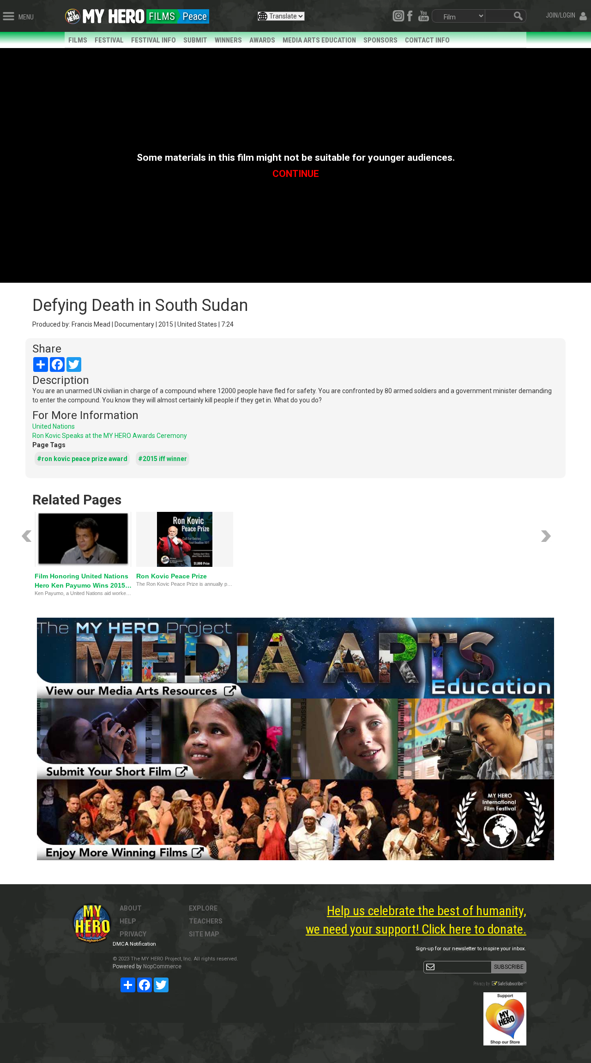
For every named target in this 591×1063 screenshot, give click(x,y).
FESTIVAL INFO (153, 40)
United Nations (53, 426)
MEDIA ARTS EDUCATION (319, 40)
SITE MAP (204, 934)
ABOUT (131, 908)
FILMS (77, 40)
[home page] (113, 14)
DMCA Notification (134, 944)
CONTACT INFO (427, 40)
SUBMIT (195, 40)
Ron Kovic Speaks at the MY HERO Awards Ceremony (109, 435)
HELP (128, 921)
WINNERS (228, 40)
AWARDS (262, 40)
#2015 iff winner (162, 458)
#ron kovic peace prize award (82, 458)
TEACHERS (206, 921)
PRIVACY (133, 934)
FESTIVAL (109, 40)
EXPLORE (203, 908)
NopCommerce (162, 966)
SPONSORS (380, 40)
